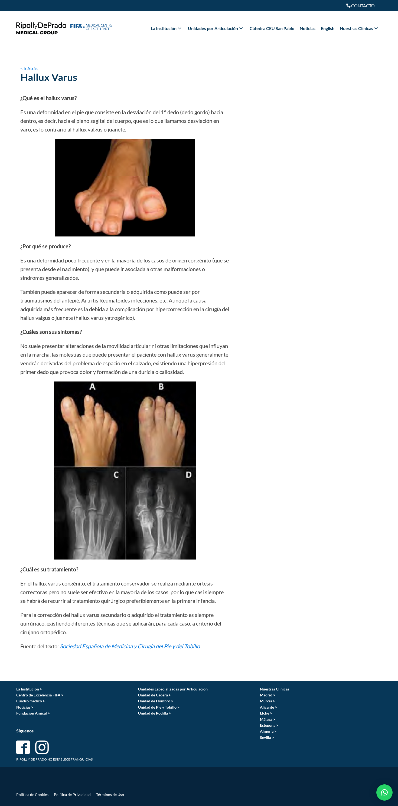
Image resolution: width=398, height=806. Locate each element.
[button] (384, 792)
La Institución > (29, 689)
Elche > (266, 713)
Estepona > (269, 725)
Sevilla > (267, 737)
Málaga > (267, 719)
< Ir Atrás (29, 68)
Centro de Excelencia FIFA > (39, 695)
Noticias (307, 28)
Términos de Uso (110, 794)
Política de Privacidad (72, 794)
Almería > (268, 731)
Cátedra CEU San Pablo (272, 28)
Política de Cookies (32, 794)
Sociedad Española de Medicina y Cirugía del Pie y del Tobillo (130, 646)
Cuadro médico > (30, 701)
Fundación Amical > (33, 713)
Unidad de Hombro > (155, 701)
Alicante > (268, 707)
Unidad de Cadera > (154, 695)
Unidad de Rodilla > (154, 713)
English (327, 28)
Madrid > (267, 695)
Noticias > (24, 707)
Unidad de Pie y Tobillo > (159, 707)
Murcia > (267, 701)
